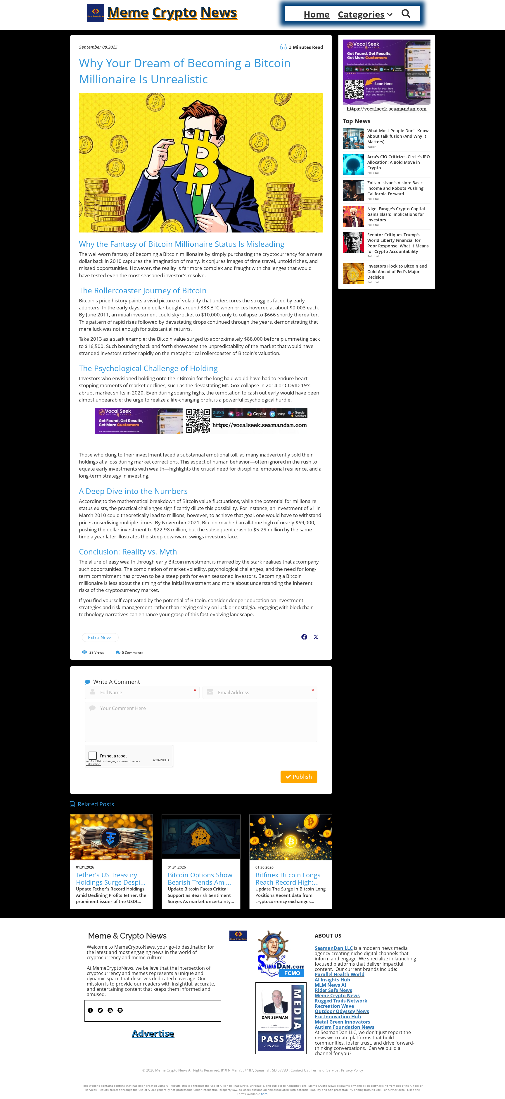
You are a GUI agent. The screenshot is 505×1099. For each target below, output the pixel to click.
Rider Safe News (333, 990)
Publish (301, 777)
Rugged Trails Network (341, 1001)
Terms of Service (324, 1070)
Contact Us (299, 1070)
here (264, 1094)
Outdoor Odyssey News (342, 1011)
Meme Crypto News (337, 995)
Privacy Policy (352, 1070)
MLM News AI (330, 985)
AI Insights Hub (332, 979)
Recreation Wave (334, 1006)
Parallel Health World (339, 974)
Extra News (100, 637)
